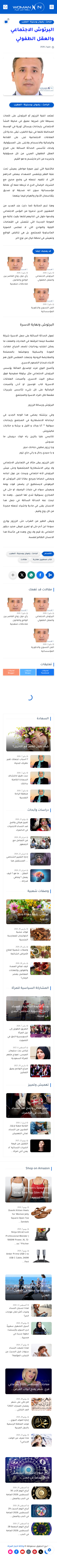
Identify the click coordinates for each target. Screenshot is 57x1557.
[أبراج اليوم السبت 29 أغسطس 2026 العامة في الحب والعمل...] (41, 1511)
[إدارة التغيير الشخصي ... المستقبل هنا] (40, 859)
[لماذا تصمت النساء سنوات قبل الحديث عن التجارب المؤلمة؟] (41, 1350)
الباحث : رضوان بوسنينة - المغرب (36, 22)
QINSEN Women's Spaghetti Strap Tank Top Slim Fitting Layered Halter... (31, 1193)
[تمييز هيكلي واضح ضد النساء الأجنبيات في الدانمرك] (40, 824)
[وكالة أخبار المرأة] (28, 7)
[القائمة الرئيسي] (51, 7)
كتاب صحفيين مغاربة (42, 560)
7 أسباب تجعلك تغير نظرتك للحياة (17, 761)
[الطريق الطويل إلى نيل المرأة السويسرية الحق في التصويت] (40, 1031)
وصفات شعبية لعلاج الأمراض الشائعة (17, 952)
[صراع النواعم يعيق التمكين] (40, 1070)
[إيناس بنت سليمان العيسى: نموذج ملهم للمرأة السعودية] (40, 1052)
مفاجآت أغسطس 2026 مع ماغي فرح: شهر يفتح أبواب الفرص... (28, 1387)
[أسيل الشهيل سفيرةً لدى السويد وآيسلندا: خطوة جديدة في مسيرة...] (41, 1328)
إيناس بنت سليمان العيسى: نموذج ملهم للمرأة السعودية (17, 1055)
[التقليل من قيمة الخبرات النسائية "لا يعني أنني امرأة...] (40, 1145)
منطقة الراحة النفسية (21, 796)
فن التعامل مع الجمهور (20, 843)
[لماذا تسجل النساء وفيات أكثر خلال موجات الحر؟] (41, 1310)
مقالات (24, 560)
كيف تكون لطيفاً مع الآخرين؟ (30, 746)
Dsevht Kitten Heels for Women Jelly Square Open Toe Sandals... (18, 1216)
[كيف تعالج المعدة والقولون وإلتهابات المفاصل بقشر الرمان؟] (40, 968)
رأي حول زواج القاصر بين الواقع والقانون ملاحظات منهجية (15, 280)
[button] (40, 575)
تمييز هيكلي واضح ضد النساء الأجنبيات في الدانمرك (17, 827)
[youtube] (22, 1552)
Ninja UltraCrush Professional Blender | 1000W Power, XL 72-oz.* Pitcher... (17, 1238)
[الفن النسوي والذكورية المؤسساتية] (41, 295)
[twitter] (40, 1552)
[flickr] (10, 1552)
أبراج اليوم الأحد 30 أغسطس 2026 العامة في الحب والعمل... (17, 1495)
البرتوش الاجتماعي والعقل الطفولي (44, 278)
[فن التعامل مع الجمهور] (40, 842)
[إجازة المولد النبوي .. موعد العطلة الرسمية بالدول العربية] (41, 1422)
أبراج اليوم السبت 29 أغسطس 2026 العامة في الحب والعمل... (17, 1513)
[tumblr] (28, 1552)
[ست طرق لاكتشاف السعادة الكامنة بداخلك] (40, 778)
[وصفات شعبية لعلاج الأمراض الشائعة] (40, 952)
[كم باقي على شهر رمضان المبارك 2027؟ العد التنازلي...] (41, 1404)
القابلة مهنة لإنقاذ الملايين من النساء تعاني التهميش (18, 1130)
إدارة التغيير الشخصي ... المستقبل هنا (17, 859)
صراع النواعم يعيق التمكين (18, 1071)
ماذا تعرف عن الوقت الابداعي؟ (18, 1440)
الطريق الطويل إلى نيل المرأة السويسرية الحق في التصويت (17, 1035)
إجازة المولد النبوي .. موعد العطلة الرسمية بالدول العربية (18, 1424)
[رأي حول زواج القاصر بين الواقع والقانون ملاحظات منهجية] (15, 264)
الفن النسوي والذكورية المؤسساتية (42, 310)
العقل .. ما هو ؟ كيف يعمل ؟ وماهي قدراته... (17, 878)
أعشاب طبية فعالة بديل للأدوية (33, 917)
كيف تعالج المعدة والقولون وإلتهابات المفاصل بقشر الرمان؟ (18, 972)
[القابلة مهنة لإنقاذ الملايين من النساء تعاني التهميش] (40, 1128)
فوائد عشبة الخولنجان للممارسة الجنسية (17, 936)
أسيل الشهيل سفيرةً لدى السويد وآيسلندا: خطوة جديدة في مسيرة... (18, 1332)
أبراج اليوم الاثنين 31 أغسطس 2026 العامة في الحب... (30, 1476)
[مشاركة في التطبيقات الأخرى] (13, 575)
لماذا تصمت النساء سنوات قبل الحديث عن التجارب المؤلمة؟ (17, 1352)
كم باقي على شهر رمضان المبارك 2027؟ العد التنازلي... (18, 1406)
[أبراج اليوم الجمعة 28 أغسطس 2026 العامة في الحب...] (41, 1529)
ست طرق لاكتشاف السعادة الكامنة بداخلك (18, 780)
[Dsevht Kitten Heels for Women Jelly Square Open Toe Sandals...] (41, 1212)
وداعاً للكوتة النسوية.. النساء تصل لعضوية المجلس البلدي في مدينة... (29, 1011)
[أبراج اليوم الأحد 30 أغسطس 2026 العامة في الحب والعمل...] (41, 1493)
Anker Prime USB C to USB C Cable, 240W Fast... (17, 1258)
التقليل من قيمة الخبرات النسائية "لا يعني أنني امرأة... (18, 1148)
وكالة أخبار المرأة (15, 1546)
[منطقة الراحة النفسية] (40, 796)
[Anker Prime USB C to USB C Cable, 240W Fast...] (41, 1256)
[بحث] (5, 7)
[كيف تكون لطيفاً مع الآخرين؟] (28, 739)
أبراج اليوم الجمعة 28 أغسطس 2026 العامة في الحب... (17, 1531)
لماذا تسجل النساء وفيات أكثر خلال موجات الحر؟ (17, 1312)
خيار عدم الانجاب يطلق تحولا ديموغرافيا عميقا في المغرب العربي (31, 1291)
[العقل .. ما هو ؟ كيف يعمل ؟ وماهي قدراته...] (40, 875)
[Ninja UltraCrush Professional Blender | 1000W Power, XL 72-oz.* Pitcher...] (41, 1234)
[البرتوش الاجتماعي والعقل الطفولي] (41, 264)
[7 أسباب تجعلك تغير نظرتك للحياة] (40, 761)
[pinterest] (34, 1552)
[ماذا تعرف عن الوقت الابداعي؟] (41, 1440)
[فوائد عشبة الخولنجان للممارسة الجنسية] (40, 934)
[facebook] (16, 1552)
